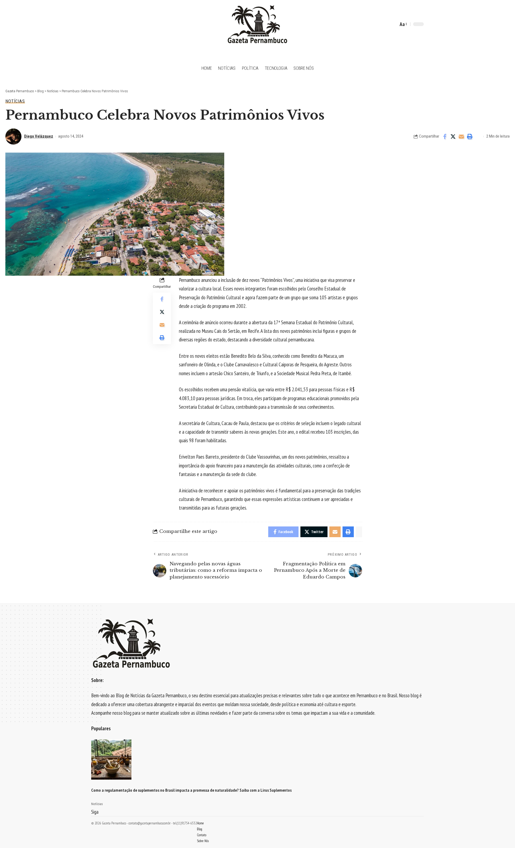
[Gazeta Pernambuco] (257, 24)
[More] (478, 136)
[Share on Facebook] (444, 136)
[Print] (469, 136)
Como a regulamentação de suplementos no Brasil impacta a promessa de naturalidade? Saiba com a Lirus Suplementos (191, 790)
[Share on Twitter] (453, 136)
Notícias (15, 101)
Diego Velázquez (38, 136)
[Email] (461, 136)
